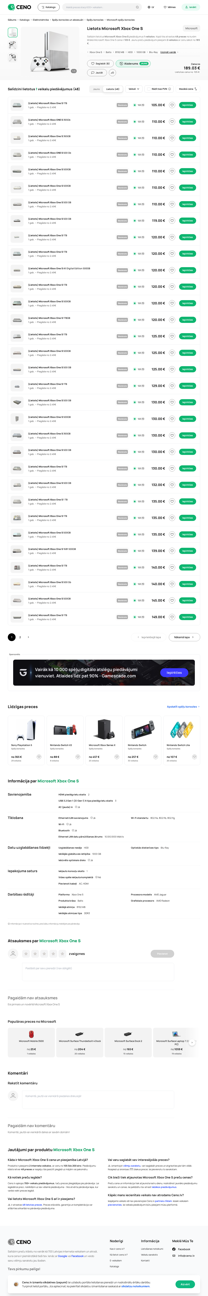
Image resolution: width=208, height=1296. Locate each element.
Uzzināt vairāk (168, 52)
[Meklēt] (137, 7)
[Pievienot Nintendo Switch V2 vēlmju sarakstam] (78, 757)
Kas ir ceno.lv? (117, 1248)
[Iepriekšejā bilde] (26, 50)
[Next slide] (192, 1042)
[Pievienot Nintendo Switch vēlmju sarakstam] (155, 757)
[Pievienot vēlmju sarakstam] (172, 105)
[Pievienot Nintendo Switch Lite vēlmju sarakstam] (194, 757)
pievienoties (115, 1204)
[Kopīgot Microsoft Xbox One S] (112, 72)
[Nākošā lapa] (28, 637)
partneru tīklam (163, 1201)
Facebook (78, 1256)
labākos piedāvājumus (164, 1187)
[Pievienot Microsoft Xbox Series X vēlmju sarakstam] (117, 757)
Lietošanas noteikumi (152, 1248)
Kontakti (145, 1260)
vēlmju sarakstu (132, 1165)
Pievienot (162, 953)
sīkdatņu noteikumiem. (135, 1286)
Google (62, 1256)
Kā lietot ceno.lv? (119, 1254)
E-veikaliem (116, 1260)
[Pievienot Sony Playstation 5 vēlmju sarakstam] (39, 757)
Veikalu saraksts (149, 1254)
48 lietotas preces (32, 1204)
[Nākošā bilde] (73, 50)
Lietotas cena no (187, 72)
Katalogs (114, 1266)
